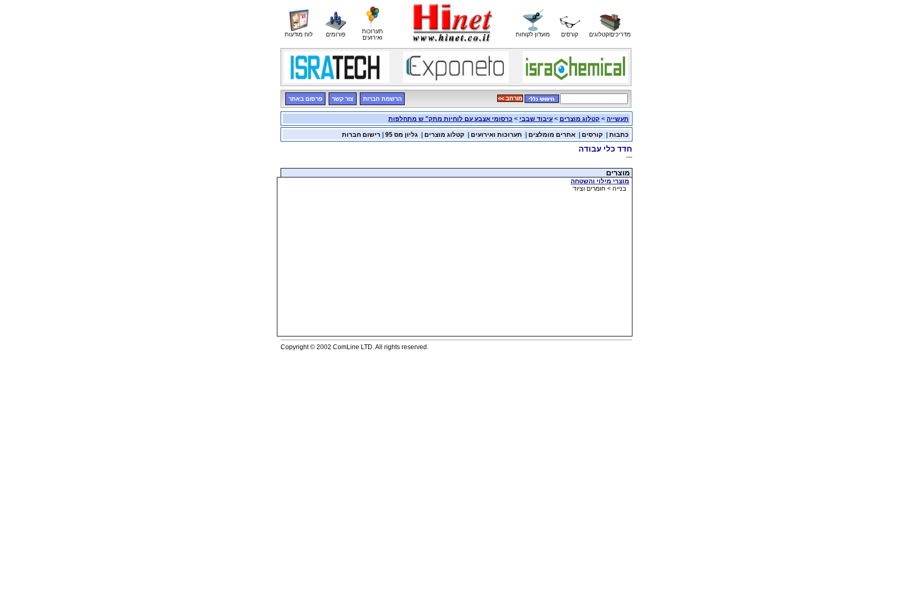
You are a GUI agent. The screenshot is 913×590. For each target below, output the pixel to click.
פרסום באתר (305, 99)
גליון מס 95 (401, 134)
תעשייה (618, 119)
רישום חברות (361, 134)
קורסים (592, 134)
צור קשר (342, 99)
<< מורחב (510, 98)
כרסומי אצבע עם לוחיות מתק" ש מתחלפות (450, 119)
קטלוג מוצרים (580, 119)
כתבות (619, 134)
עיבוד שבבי (536, 119)
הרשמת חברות (382, 99)
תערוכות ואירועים (496, 134)
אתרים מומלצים (551, 134)
